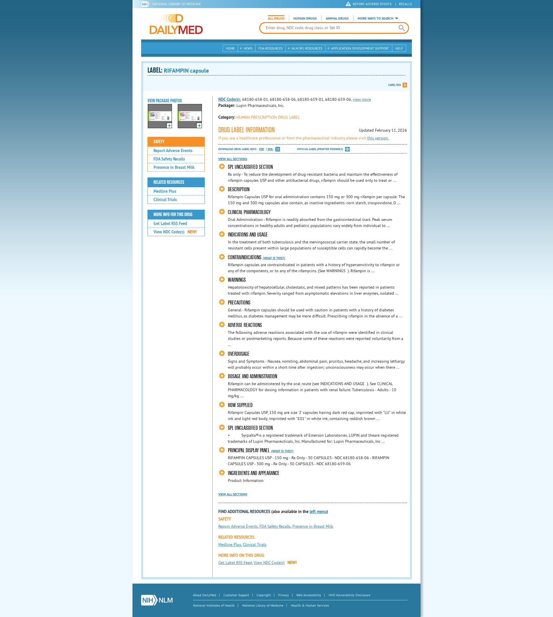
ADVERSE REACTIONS (245, 325)
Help (399, 48)
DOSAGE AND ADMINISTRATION (252, 376)
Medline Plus (165, 191)
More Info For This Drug (173, 214)
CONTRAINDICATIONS (244, 257)
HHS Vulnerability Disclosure (349, 595)
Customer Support (236, 595)
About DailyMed (204, 595)
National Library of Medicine (176, 4)
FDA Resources (270, 48)
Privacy (283, 595)
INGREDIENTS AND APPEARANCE (253, 473)
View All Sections (232, 159)
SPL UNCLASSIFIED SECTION (250, 167)
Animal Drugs (337, 18)
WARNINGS (237, 280)
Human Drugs (305, 18)
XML (270, 149)
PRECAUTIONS (239, 302)
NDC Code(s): (229, 99)
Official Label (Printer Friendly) (320, 149)
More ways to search (375, 18)
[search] (401, 28)
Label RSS (394, 85)
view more (362, 99)
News (248, 48)
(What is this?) (274, 258)
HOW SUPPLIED (240, 405)
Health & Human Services (310, 605)
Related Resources (169, 182)
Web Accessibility (308, 595)
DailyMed (176, 24)
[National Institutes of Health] (146, 4)
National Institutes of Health (214, 605)
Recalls (405, 4)
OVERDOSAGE (238, 354)
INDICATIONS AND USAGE (248, 234)
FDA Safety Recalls (169, 159)
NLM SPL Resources (306, 48)
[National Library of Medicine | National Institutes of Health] (157, 600)
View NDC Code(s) (175, 231)
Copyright (264, 595)
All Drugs (276, 18)
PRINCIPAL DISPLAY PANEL (249, 450)
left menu (318, 511)
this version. (378, 138)
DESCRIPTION (238, 189)
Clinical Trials (165, 199)
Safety (159, 142)
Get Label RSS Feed (170, 223)
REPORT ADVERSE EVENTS (372, 4)
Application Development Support (360, 48)
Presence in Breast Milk (174, 167)
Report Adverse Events (173, 150)
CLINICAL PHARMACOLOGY (249, 212)
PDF (261, 149)
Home (230, 48)
